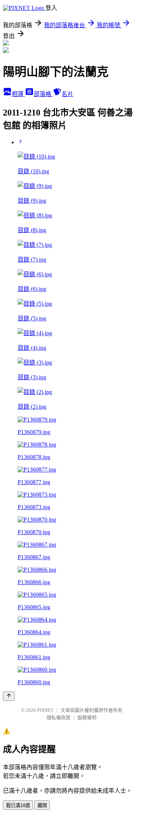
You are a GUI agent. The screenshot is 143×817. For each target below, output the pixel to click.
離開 (42, 805)
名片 (67, 94)
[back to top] (9, 696)
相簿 (18, 94)
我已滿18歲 (18, 805)
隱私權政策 (58, 717)
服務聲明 (86, 717)
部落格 (43, 94)
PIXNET (45, 710)
